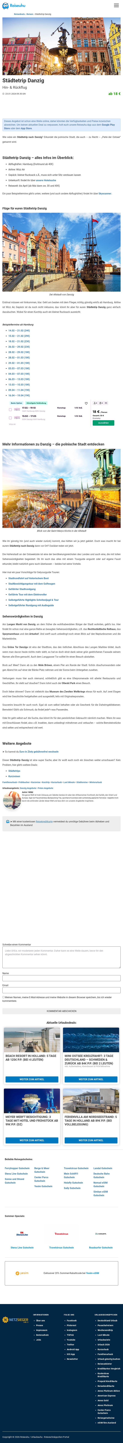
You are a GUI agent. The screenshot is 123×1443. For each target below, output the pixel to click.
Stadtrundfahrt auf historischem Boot (28, 578)
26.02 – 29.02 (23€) (19, 346)
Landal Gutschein (102, 1168)
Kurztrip (46, 782)
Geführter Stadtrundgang (22, 589)
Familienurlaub (9, 782)
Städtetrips (14, 770)
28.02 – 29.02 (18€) (19, 352)
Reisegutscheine (106, 1418)
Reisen (30, 14)
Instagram (72, 1330)
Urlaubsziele (104, 1340)
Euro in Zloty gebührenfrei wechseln (39, 751)
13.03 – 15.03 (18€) (19, 384)
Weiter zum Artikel (32, 1079)
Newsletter (72, 1359)
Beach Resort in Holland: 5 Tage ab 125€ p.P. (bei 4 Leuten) (31, 1057)
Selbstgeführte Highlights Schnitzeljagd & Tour (33, 600)
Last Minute (69, 782)
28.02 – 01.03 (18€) (19, 357)
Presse (39, 1325)
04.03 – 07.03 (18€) (19, 373)
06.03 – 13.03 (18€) (19, 379)
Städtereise (82, 782)
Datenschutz (42, 1335)
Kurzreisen (14, 776)
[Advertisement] (60, 864)
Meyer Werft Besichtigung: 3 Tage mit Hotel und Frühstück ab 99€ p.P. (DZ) (32, 1120)
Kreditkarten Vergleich (109, 1368)
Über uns (40, 1320)
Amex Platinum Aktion (109, 1391)
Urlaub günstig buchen (109, 1359)
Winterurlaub (95, 782)
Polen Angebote (45, 788)
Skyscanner (105, 193)
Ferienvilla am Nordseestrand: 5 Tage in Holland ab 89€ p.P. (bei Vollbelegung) (91, 1120)
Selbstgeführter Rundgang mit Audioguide (31, 605)
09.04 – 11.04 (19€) (19, 390)
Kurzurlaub (56, 782)
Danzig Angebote (28, 788)
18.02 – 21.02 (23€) (19, 341)
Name (5, 973)
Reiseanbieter (105, 1364)
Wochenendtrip (105, 1330)
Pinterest (71, 1325)
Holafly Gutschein (73, 1182)
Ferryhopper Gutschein (17, 1168)
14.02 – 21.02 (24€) (19, 330)
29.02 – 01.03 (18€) (19, 363)
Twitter (70, 1344)
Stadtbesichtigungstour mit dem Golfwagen (31, 583)
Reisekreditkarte (44, 821)
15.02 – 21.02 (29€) (19, 336)
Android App (73, 1349)
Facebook (72, 1320)
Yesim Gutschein (43, 1186)
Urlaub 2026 (104, 1344)
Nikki (30, 792)
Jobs (38, 1340)
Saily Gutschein (72, 1188)
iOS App (71, 1354)
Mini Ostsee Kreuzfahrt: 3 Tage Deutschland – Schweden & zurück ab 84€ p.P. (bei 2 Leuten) (89, 1059)
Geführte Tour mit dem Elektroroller (27, 594)
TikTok (70, 1335)
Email (5, 985)
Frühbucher (24, 782)
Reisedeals (19, 14)
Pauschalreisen (105, 1325)
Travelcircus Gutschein (76, 1168)
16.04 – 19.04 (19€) (19, 395)
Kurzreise (35, 782)
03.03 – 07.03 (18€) (19, 368)
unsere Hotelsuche (46, 180)
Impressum (41, 1330)
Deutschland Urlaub (107, 1320)
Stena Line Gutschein (16, 1173)
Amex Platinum (105, 1405)
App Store (26, 128)
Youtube (71, 1340)
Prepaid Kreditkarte (107, 1381)
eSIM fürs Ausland (107, 1423)
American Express (107, 1395)
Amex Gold (103, 1400)
